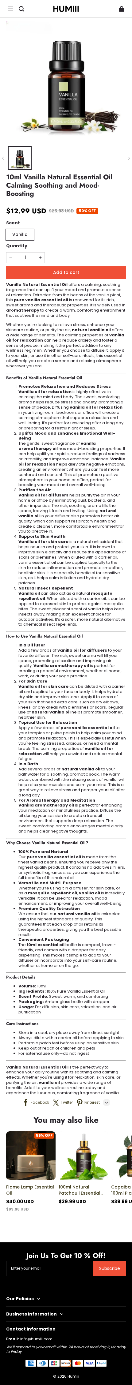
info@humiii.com (36, 1339)
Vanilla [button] (20, 234)
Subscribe (109, 1268)
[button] (10, 9)
